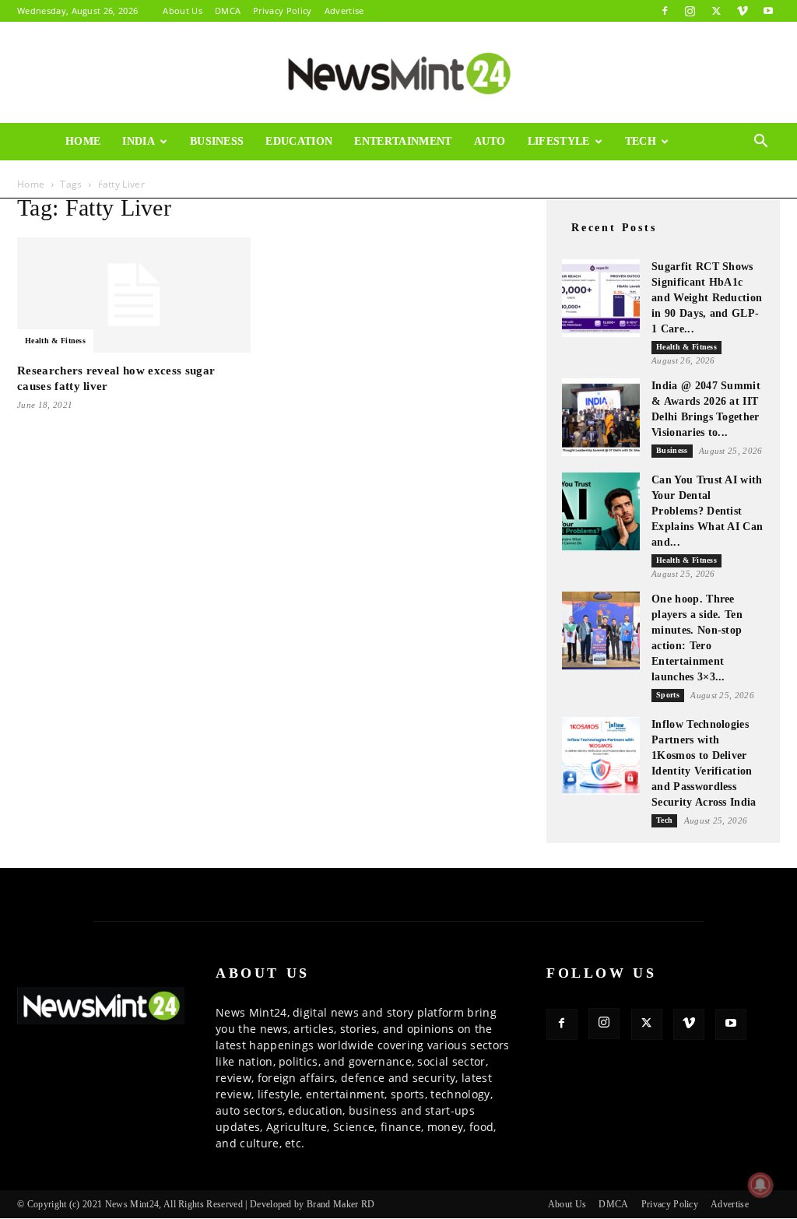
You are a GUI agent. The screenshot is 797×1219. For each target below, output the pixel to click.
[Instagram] (690, 11)
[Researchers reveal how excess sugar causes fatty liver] (134, 295)
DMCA (228, 10)
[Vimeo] (742, 11)
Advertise (344, 10)
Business (217, 141)
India (138, 141)
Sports (667, 694)
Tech (640, 141)
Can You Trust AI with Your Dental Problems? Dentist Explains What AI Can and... (707, 511)
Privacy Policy (282, 10)
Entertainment (402, 141)
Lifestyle (559, 141)
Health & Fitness (55, 340)
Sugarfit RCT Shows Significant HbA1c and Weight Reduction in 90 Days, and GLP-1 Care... (706, 298)
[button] (761, 142)
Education (298, 141)
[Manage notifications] (760, 1184)
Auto (490, 141)
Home (82, 141)
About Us (182, 10)
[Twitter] (716, 11)
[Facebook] (664, 11)
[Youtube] (768, 11)
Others (88, 178)
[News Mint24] (398, 73)
